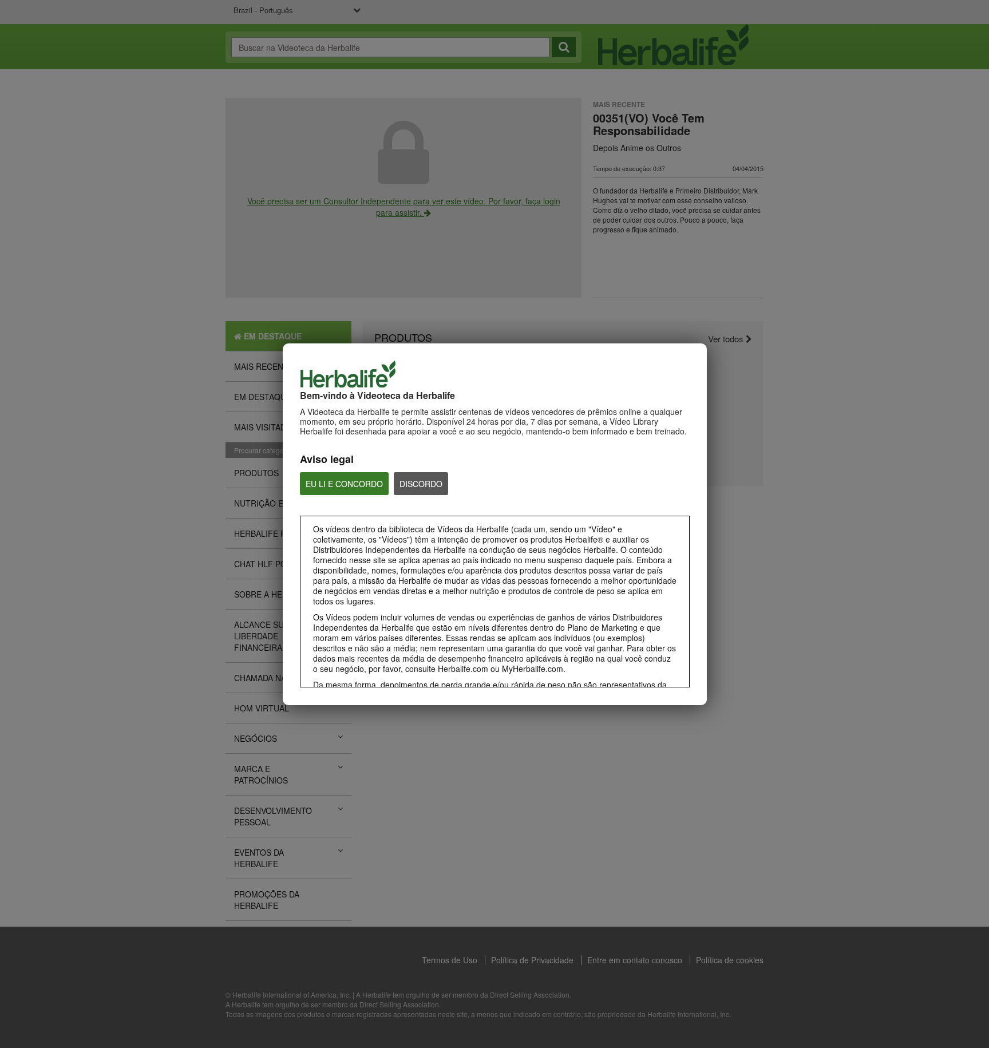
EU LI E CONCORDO (344, 483)
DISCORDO (420, 483)
